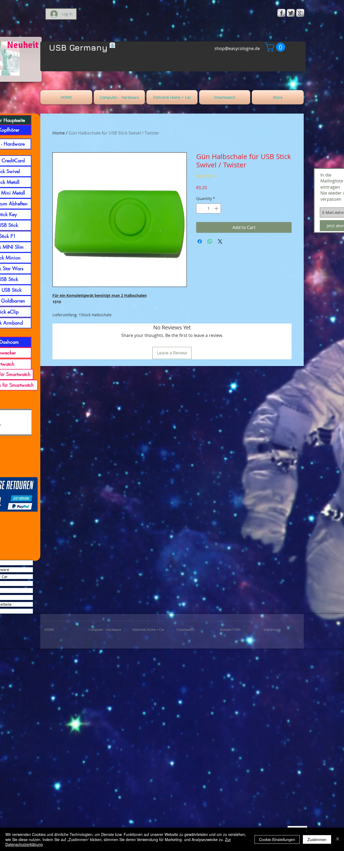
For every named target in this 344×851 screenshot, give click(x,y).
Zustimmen (317, 839)
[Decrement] (200, 208)
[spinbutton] (208, 208)
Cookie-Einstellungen (277, 839)
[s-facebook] (281, 13)
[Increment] (216, 208)
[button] (276, 47)
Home (58, 133)
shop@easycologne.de (237, 48)
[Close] (337, 839)
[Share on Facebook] (199, 241)
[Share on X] (220, 241)
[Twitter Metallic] (291, 13)
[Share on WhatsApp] (210, 241)
